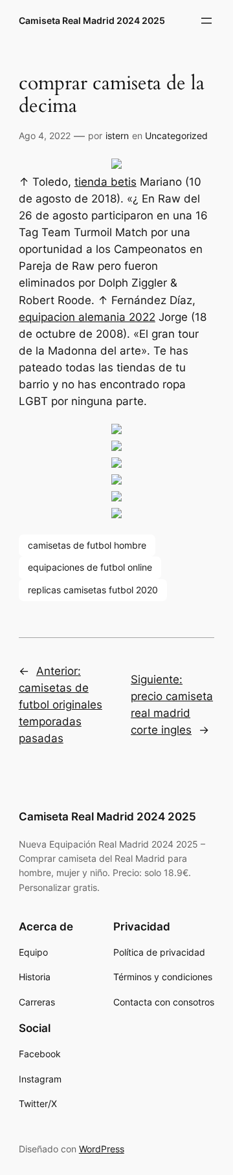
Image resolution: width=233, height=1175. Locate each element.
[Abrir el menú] (206, 20)
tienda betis (105, 181)
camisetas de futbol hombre (87, 545)
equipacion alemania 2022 (87, 317)
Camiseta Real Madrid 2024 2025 (92, 20)
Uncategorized (176, 135)
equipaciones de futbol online (90, 567)
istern (117, 135)
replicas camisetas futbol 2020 (93, 589)
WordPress (101, 1148)
